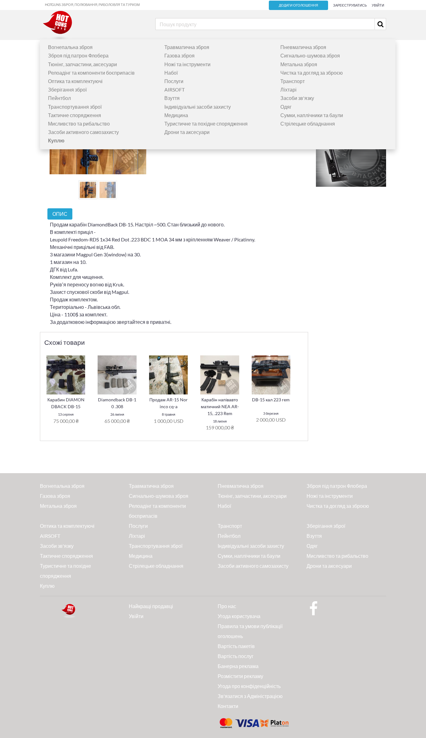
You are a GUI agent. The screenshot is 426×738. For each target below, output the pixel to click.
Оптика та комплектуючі (75, 81)
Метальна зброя (298, 64)
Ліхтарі (288, 89)
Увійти (378, 5)
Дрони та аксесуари (187, 132)
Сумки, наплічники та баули (311, 115)
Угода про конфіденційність (249, 686)
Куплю (47, 586)
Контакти (228, 706)
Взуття (172, 98)
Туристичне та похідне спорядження (206, 123)
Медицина (176, 115)
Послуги (173, 81)
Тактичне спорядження (74, 115)
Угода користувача (239, 616)
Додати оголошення (298, 5)
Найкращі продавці (151, 606)
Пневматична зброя (303, 47)
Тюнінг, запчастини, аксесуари (82, 64)
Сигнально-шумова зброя (310, 55)
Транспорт (292, 81)
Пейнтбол (59, 98)
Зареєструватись (350, 5)
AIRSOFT (174, 89)
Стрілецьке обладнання (307, 123)
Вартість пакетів (236, 646)
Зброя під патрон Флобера (78, 55)
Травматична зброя (186, 47)
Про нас (227, 606)
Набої (171, 73)
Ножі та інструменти (187, 64)
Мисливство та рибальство (79, 123)
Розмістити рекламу (240, 676)
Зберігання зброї (67, 89)
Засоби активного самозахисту (83, 132)
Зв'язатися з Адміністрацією (250, 696)
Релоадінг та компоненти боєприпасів (91, 73)
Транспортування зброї (75, 107)
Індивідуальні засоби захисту (197, 107)
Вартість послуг (236, 656)
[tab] (59, 213)
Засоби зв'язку (297, 98)
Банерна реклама (238, 666)
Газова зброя (179, 55)
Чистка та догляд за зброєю (311, 73)
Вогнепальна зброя (70, 47)
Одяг (286, 107)
